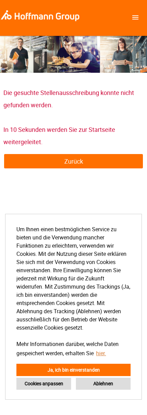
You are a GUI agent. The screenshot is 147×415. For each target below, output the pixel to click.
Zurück (73, 161)
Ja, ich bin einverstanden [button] (74, 369)
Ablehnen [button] (103, 383)
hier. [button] (101, 353)
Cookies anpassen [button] (44, 383)
